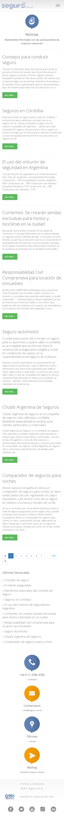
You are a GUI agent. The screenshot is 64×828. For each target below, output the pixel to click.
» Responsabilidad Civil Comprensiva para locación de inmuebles (28, 624)
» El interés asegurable (16, 585)
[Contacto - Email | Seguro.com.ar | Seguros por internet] (32, 694)
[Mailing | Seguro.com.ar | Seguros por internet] (32, 755)
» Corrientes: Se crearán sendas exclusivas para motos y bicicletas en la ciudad (29, 615)
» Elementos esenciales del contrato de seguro (27, 592)
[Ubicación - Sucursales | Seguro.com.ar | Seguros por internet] (32, 724)
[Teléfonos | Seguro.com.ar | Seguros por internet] (32, 663)
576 (53, 555)
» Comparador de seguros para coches (27, 642)
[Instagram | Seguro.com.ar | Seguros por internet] (43, 809)
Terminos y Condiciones (32, 783)
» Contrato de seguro (15, 580)
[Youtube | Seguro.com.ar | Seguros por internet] (32, 809)
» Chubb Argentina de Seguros (21, 636)
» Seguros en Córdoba (16, 599)
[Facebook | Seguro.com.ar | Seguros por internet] (11, 809)
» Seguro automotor (15, 631)
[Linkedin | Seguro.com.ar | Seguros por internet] (53, 809)
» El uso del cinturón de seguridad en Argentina (26, 606)
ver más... (10, 95)
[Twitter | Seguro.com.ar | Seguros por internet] (21, 809)
